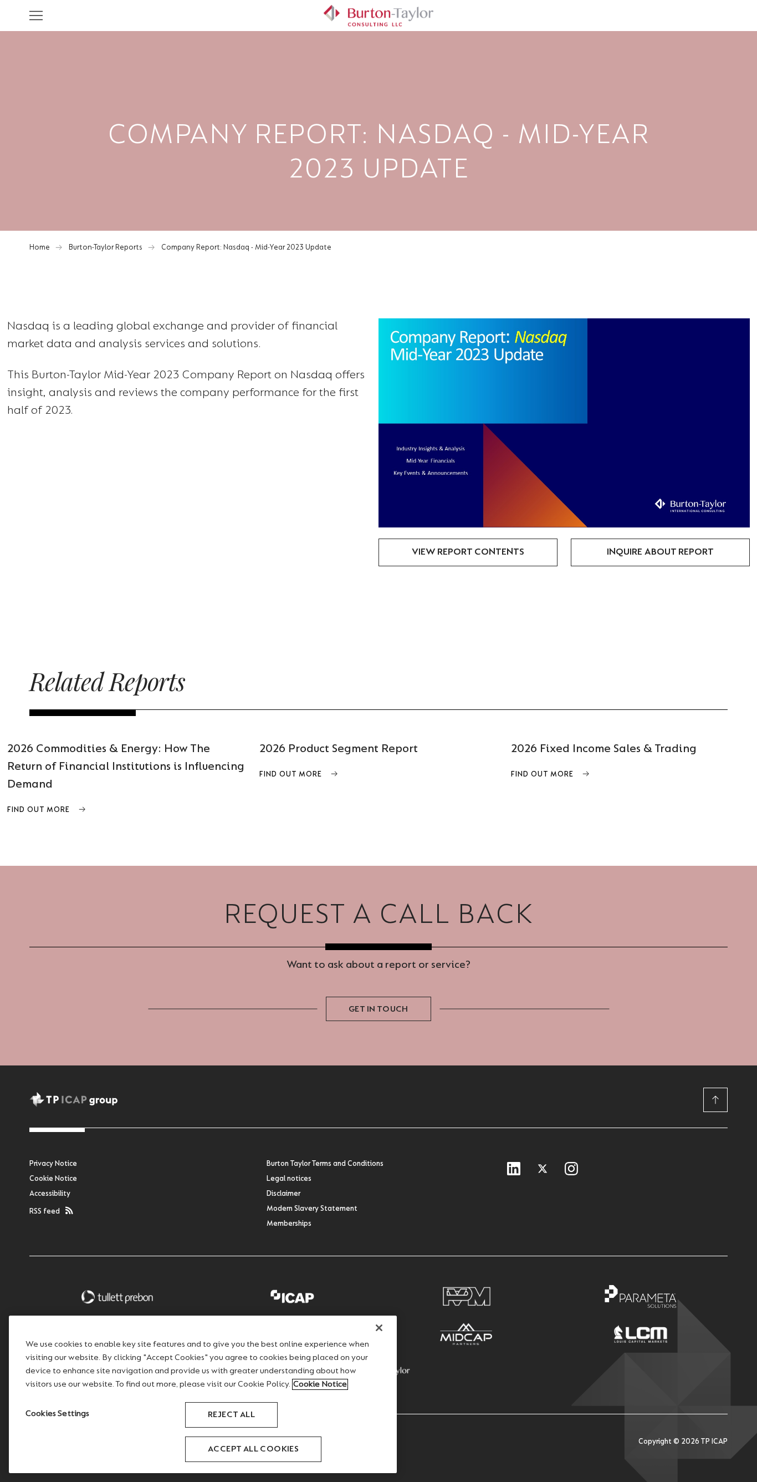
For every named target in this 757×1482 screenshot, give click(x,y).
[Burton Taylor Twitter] (543, 1169)
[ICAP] (291, 1296)
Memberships (289, 1224)
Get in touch (378, 1009)
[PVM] (466, 1296)
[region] (203, 1394)
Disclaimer (283, 1194)
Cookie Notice (53, 1179)
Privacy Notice (53, 1164)
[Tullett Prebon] (117, 1296)
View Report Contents (468, 552)
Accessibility (49, 1194)
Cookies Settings (57, 1413)
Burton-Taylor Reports (105, 248)
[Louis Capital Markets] (641, 1334)
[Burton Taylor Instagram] (571, 1169)
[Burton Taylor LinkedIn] (514, 1169)
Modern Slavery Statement (312, 1209)
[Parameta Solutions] (641, 1296)
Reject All (231, 1414)
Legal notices (289, 1179)
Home (39, 248)
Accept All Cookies (253, 1449)
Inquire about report (660, 552)
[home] (378, 15)
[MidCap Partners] (466, 1334)
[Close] (379, 1328)
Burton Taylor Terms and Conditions (325, 1164)
